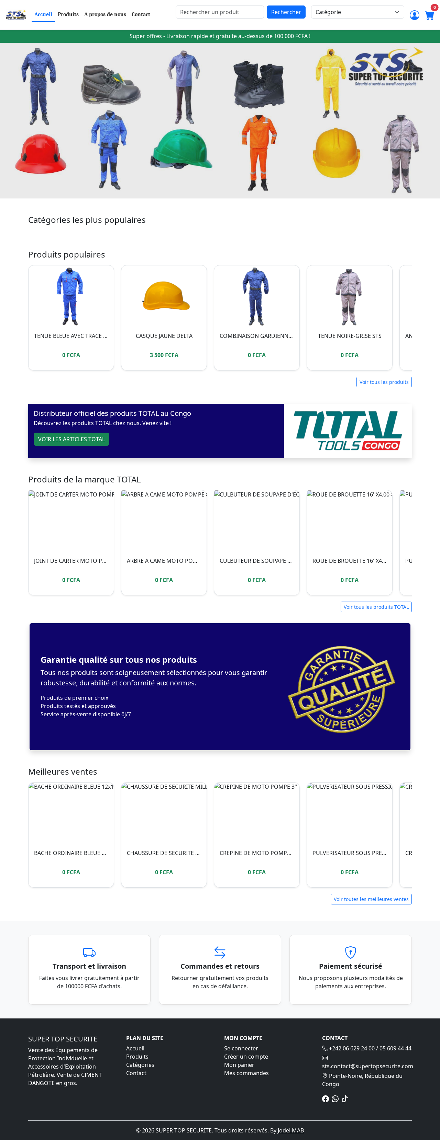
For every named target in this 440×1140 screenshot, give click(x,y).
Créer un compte (246, 1056)
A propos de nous (105, 14)
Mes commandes (246, 1073)
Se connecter (241, 1048)
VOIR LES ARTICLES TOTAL (71, 439)
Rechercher (286, 12)
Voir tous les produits (384, 382)
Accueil (43, 14)
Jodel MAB (291, 1130)
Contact (141, 14)
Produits (68, 14)
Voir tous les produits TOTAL (376, 607)
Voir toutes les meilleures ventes (371, 899)
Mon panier (239, 1065)
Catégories (140, 1065)
